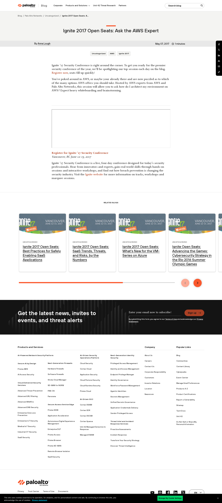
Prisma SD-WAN (54, 446)
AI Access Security (26, 374)
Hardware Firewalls (56, 369)
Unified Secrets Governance (122, 402)
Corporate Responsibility (155, 372)
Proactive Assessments (120, 429)
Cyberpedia (181, 372)
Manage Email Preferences (188, 383)
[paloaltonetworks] (27, 5)
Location (148, 389)
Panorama (52, 396)
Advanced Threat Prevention (30, 391)
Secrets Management (119, 397)
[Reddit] (219, 61)
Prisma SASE (53, 410)
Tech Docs (181, 411)
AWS (112, 53)
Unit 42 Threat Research (104, 5)
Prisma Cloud (85, 391)
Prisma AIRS (23, 369)
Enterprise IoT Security (28, 421)
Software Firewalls (56, 374)
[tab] (71, 282)
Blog (20, 16)
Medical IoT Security (26, 426)
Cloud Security (86, 363)
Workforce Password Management (125, 386)
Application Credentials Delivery (124, 408)
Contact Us (149, 366)
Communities (182, 361)
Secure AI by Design (27, 363)
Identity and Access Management (124, 369)
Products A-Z (182, 389)
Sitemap (179, 405)
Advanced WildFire (26, 402)
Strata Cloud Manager (57, 380)
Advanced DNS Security (28, 407)
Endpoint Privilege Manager (122, 374)
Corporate (58, 5)
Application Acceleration (58, 416)
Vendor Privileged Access (121, 413)
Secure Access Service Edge (61, 404)
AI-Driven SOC (86, 399)
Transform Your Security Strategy (124, 440)
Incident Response (118, 435)
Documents (63, 491)
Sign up (192, 312)
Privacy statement (39, 500)
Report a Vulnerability (185, 400)
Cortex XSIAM (86, 405)
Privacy (21, 491)
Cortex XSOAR (86, 416)
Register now (60, 73)
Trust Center (33, 491)
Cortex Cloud (85, 369)
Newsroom (149, 394)
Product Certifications (186, 394)
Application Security (88, 374)
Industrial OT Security (27, 432)
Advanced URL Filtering (28, 396)
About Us (148, 355)
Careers (148, 361)
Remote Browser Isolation (59, 451)
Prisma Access (54, 435)
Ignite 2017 (124, 53)
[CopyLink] (219, 72)
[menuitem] (58, 5)
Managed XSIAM (87, 435)
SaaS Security (24, 437)
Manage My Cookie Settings (170, 498)
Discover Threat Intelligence (122, 446)
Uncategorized (52, 16)
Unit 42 (179, 416)
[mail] (219, 66)
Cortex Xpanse (86, 421)
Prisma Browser (54, 440)
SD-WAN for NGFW (56, 385)
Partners (122, 5)
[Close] (218, 498)
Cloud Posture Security (90, 380)
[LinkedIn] (219, 55)
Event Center (182, 378)
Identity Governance (119, 380)
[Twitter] (219, 50)
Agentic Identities (118, 391)
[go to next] (197, 283)
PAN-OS (51, 391)
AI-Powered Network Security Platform (35, 355)
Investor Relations (152, 383)
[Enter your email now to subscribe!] (155, 314)
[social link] (152, 493)
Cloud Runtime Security (90, 386)
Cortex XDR (85, 410)
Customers (149, 378)
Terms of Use (171, 319)
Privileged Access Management (124, 363)
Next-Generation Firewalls (60, 363)
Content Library (183, 366)
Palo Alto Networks (33, 16)
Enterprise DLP (54, 429)
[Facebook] (219, 44)
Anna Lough (44, 43)
